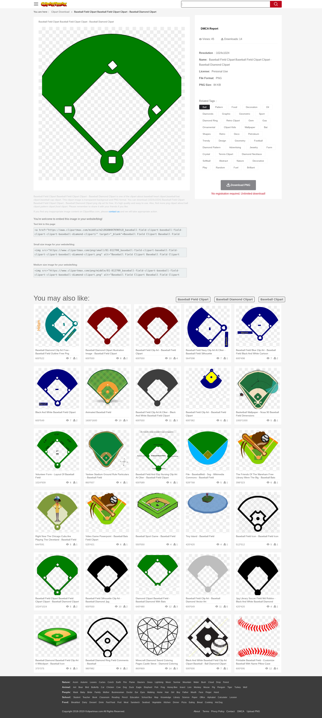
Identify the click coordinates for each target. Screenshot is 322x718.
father (185, 692)
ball (204, 107)
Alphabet (211, 697)
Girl (172, 692)
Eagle (139, 687)
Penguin (221, 687)
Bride (89, 692)
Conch (111, 682)
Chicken (110, 687)
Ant (74, 687)
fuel (236, 167)
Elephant (148, 687)
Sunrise (176, 682)
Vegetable (156, 702)
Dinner (176, 702)
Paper (194, 697)
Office (202, 697)
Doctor (129, 692)
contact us (114, 211)
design (222, 140)
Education (134, 697)
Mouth (193, 692)
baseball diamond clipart (234, 299)
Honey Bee (172, 687)
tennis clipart (226, 154)
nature (240, 160)
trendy (206, 140)
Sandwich (135, 702)
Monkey (197, 687)
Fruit (119, 702)
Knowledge (166, 697)
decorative (258, 160)
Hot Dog (219, 702)
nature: (66, 682)
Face (201, 692)
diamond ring (210, 120)
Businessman (118, 692)
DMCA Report (209, 28)
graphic (226, 113)
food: (65, 702)
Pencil (125, 697)
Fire (125, 682)
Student (76, 697)
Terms (206, 711)
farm (269, 147)
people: (66, 692)
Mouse (206, 687)
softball (206, 160)
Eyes (142, 692)
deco (236, 134)
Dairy (84, 702)
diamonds (208, 113)
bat (265, 127)
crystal (206, 154)
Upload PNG (253, 711)
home (160, 692)
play (205, 167)
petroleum (253, 134)
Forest (226, 682)
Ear (136, 692)
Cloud (211, 682)
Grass (149, 682)
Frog (163, 687)
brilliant (251, 167)
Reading (116, 697)
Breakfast (75, 702)
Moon (168, 682)
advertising (235, 147)
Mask (75, 692)
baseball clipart (271, 299)
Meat (126, 702)
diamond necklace (252, 154)
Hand (216, 692)
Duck (131, 687)
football (258, 140)
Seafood (146, 702)
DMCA (240, 711)
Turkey (237, 687)
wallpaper (250, 127)
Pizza (183, 702)
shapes (207, 134)
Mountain (187, 682)
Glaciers (141, 682)
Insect (182, 687)
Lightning (159, 682)
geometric (244, 113)
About (197, 711)
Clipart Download (60, 11)
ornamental (209, 127)
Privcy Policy (217, 711)
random (220, 167)
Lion (189, 687)
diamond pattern (212, 147)
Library (176, 697)
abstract (223, 160)
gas (264, 120)
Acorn (75, 682)
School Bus (147, 697)
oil (267, 107)
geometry (240, 140)
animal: (66, 687)
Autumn (84, 682)
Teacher (86, 697)
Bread (200, 702)
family (98, 692)
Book (94, 697)
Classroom (104, 697)
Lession (233, 697)
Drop (218, 682)
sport (262, 113)
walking (151, 692)
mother (106, 692)
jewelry (254, 147)
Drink (101, 702)
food (234, 107)
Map (156, 697)
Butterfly (95, 687)
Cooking (209, 702)
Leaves (93, 682)
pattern (219, 107)
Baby (82, 692)
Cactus (102, 682)
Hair (167, 692)
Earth (118, 682)
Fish (156, 687)
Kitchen (167, 702)
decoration (251, 107)
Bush (203, 682)
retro (222, 134)
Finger (208, 692)
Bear (80, 687)
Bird (87, 687)
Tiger (229, 687)
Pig (213, 687)
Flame (132, 682)
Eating (192, 702)
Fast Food (110, 702)
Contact (230, 711)
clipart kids (230, 127)
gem (251, 120)
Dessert (92, 702)
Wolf (245, 687)
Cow (118, 687)
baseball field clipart (193, 299)
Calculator (222, 697)
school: (66, 697)
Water (196, 682)
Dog (125, 687)
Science (186, 697)
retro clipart (233, 120)
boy (178, 692)
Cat (102, 687)
